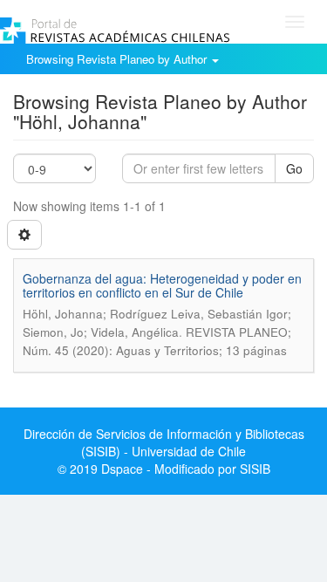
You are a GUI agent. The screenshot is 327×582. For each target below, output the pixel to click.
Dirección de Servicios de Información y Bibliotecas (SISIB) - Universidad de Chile (164, 442)
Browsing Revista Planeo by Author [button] (118, 59)
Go (294, 168)
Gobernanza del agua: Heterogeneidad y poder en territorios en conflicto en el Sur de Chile (162, 285)
